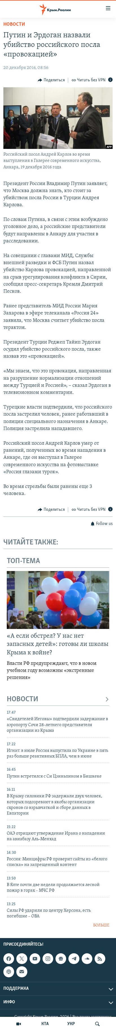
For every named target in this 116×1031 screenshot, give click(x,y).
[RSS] (100, 958)
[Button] (51, 80)
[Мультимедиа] (18, 1024)
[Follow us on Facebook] (8, 958)
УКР (71, 1024)
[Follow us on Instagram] (48, 958)
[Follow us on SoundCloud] (87, 958)
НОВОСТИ (22, 699)
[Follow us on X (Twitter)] (21, 958)
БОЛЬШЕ (101, 925)
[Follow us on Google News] (60, 958)
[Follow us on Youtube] (35, 958)
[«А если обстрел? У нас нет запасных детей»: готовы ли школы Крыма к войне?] (58, 600)
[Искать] (97, 1024)
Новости (14, 24)
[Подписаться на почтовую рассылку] (21, 971)
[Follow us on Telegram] (73, 958)
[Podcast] (8, 971)
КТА (45, 1024)
